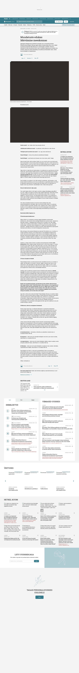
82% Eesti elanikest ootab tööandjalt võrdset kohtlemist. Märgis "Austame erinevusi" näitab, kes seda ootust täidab (21, 426)
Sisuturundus (39, 24)
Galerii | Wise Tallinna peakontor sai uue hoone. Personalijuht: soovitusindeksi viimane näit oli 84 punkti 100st (66, 170)
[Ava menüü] (9, 19)
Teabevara (29, 24)
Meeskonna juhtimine (25, 374)
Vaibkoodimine (44, 488)
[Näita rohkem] (70, 19)
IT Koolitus (42, 487)
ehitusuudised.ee (35, 18)
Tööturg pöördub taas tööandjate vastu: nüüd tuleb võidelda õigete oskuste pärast (67, 180)
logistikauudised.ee (65, 18)
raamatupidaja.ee (22, 18)
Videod (24, 24)
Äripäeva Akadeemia (13, 487)
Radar (44, 24)
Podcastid (20, 24)
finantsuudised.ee (50, 18)
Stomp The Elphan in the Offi (48, 191)
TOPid (34, 24)
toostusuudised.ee (43, 18)
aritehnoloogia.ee (57, 18)
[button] (22, 561)
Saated (13, 431)
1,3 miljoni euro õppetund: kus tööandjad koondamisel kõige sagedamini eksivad (67, 158)
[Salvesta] (36, 408)
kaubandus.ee (28, 18)
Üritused (15, 24)
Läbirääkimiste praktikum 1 (31, 488)
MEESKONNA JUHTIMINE (25, 28)
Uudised (13, 408)
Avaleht (5, 24)
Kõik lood (10, 24)
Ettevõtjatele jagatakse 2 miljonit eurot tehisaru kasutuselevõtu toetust (64, 517)
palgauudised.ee (15, 18)
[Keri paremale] (57, 387)
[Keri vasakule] (32, 387)
